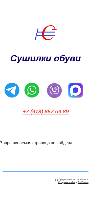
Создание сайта (66, 182)
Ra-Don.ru (83, 182)
